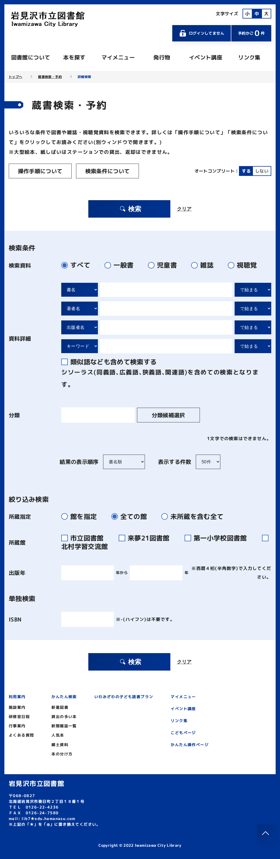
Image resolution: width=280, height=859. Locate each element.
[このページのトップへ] (266, 833)
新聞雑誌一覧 (64, 725)
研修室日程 (19, 716)
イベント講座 (205, 57)
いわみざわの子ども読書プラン (123, 696)
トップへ (15, 77)
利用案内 (17, 696)
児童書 (167, 265)
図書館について (30, 57)
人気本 (57, 735)
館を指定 (83, 516)
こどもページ (183, 732)
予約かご (251, 33)
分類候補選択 (168, 415)
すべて (80, 265)
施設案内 (17, 707)
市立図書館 (88, 538)
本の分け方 (61, 753)
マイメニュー (118, 57)
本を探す (74, 57)
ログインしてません (206, 33)
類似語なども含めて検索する (113, 362)
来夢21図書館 (149, 538)
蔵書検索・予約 (50, 77)
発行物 (161, 57)
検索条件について (107, 171)
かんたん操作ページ (190, 744)
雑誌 (207, 265)
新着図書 (59, 707)
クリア (184, 209)
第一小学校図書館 (221, 538)
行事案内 (17, 725)
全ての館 (133, 516)
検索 (134, 208)
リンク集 (249, 57)
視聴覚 (247, 265)
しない (262, 171)
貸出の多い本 (64, 716)
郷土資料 (59, 744)
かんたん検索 (64, 696)
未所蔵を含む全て (197, 516)
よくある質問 (21, 735)
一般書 (123, 265)
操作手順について (40, 171)
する (246, 171)
